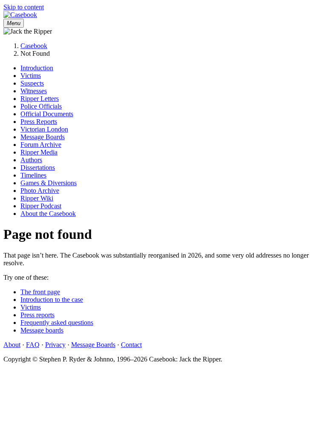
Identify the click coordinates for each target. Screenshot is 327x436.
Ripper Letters (39, 98)
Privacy (55, 344)
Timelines (33, 175)
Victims (30, 75)
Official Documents (46, 114)
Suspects (32, 83)
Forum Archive (40, 144)
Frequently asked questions (56, 322)
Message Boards (42, 137)
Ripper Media (38, 152)
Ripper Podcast (40, 205)
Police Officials (41, 106)
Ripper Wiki (36, 198)
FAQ (33, 344)
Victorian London (44, 129)
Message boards (41, 330)
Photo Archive (39, 190)
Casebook (33, 45)
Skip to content (23, 7)
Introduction (36, 68)
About (11, 344)
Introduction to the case (51, 299)
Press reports (37, 314)
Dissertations (37, 167)
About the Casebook (48, 213)
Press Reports (38, 121)
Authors (31, 160)
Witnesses (33, 91)
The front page (40, 291)
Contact (131, 344)
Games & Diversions (48, 182)
